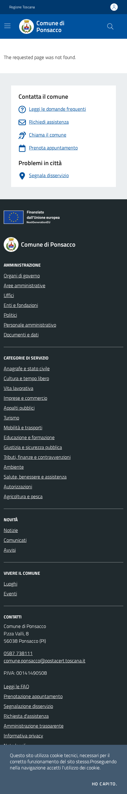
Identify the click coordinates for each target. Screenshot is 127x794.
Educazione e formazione (29, 437)
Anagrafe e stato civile (27, 368)
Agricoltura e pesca (23, 496)
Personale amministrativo (30, 324)
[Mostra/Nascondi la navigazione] (7, 26)
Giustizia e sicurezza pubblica (33, 447)
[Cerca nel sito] (110, 26)
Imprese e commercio (25, 398)
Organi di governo (22, 275)
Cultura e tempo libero (26, 378)
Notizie (11, 530)
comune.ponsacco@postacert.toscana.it (44, 660)
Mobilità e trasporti (23, 427)
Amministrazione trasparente (33, 725)
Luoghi (10, 583)
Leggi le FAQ (16, 686)
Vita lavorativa (18, 388)
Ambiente (14, 466)
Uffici (9, 295)
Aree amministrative (24, 285)
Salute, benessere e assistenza (35, 476)
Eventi (10, 593)
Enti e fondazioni (21, 305)
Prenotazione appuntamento (33, 696)
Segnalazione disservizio (28, 706)
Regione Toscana (22, 7)
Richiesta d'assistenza (26, 716)
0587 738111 (18, 653)
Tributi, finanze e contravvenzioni (37, 457)
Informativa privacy (23, 735)
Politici (10, 315)
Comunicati (15, 540)
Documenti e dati (21, 334)
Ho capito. (104, 784)
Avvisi (10, 550)
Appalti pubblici (19, 407)
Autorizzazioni (18, 486)
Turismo (11, 417)
